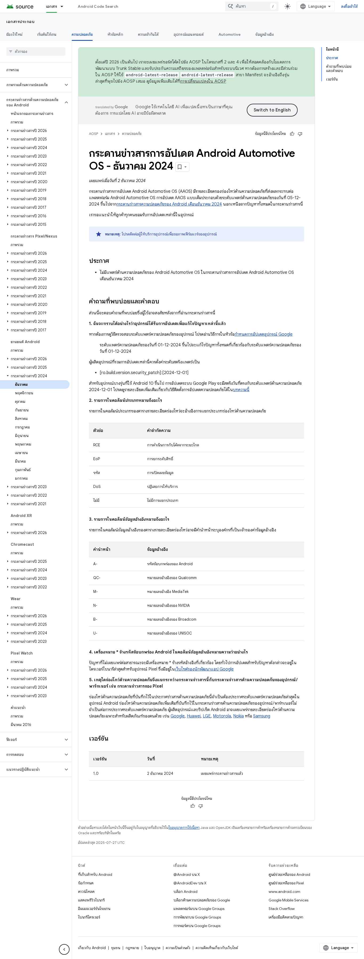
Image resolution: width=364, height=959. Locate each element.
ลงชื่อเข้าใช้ (349, 6)
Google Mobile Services (288, 900)
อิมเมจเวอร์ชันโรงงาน (94, 908)
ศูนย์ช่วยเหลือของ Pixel (286, 883)
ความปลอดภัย (82, 34)
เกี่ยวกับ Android (92, 948)
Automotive (230, 34)
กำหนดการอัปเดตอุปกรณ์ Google (263, 334)
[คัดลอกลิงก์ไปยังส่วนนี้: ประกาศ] (114, 261)
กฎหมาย (132, 948)
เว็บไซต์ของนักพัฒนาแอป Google (204, 669)
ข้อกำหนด (86, 883)
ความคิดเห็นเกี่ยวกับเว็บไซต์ (217, 948)
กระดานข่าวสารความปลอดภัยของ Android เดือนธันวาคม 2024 (169, 204)
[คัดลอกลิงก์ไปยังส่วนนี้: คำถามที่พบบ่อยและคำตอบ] (164, 302)
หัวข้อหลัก (115, 34)
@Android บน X (186, 874)
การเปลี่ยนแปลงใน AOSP (203, 81)
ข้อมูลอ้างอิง (265, 34)
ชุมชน (115, 948)
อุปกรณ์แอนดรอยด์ (189, 34)
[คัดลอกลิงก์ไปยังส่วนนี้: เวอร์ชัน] (113, 739)
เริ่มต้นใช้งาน (47, 34)
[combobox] (251, 6)
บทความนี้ (241, 389)
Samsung (261, 716)
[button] (31, 85)
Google (178, 716)
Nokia (238, 716)
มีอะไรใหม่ (14, 34)
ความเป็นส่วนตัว (178, 948)
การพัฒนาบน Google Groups (197, 917)
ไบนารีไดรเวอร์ (89, 917)
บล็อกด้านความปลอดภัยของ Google (201, 900)
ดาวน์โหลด (86, 891)
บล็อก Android (185, 891)
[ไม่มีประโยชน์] (300, 134)
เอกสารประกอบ (20, 21)
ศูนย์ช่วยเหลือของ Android (289, 874)
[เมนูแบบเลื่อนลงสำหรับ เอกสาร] (64, 6)
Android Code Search (98, 6)
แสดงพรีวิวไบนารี (91, 900)
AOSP (93, 133)
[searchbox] (35, 51)
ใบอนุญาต (152, 948)
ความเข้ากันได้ (148, 34)
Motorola (222, 716)
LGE (207, 716)
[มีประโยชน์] (292, 134)
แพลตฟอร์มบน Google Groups (198, 908)
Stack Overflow (282, 908)
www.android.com (284, 891)
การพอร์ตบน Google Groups (196, 925)
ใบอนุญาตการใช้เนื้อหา (184, 827)
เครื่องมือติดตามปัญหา (286, 917)
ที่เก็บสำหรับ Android (95, 874)
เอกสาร (51, 6)
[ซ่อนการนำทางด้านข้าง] (64, 949)
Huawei (194, 716)
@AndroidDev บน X (190, 883)
